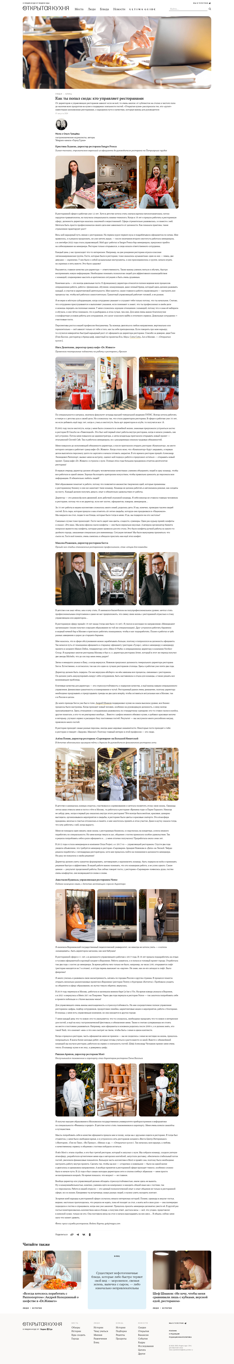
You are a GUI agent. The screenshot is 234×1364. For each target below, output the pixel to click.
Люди (92, 9)
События (143, 1338)
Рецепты (120, 1335)
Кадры (141, 1342)
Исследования (146, 1346)
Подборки (121, 1331)
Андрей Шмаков (104, 703)
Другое (141, 1353)
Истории (37, 1308)
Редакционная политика (180, 1337)
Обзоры (76, 1327)
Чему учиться (101, 1331)
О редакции (174, 1334)
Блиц (69, 94)
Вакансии (143, 1335)
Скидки (142, 1327)
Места (79, 9)
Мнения (98, 1335)
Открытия (143, 1331)
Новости (119, 9)
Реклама (173, 1331)
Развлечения (100, 1338)
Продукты (121, 1338)
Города (75, 1338)
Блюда (104, 9)
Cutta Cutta (135, 337)
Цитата (142, 1350)
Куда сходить (78, 1335)
